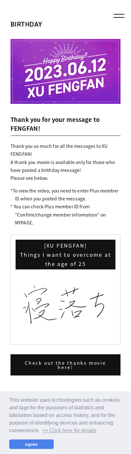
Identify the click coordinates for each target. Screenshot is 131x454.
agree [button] (31, 444)
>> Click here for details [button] (69, 430)
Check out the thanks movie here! (65, 365)
